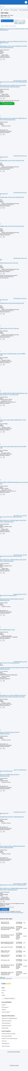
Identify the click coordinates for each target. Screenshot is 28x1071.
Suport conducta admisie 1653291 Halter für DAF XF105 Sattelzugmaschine (12, 847)
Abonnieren (4, 909)
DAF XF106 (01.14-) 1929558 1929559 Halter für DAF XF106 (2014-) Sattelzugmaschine (13, 889)
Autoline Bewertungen (6, 1025)
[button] (26, 2)
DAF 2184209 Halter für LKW (7, 629)
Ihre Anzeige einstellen (7, 103)
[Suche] (26, 6)
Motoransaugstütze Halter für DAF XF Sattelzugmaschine (7, 943)
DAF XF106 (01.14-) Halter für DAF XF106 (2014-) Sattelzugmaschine (7, 936)
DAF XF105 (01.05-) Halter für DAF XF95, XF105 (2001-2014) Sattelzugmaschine (8, 928)
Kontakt (3, 995)
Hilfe (3, 992)
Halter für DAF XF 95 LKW (7, 947)
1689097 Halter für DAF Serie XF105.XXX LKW (12, 226)
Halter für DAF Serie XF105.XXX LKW (5, 951)
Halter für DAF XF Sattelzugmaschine (5, 923)
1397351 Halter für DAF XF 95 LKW (9, 263)
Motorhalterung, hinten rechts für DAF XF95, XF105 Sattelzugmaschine (7, 973)
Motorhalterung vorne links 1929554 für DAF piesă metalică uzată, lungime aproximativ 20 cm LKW (12, 696)
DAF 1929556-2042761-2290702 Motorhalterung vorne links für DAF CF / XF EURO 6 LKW (13, 394)
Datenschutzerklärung (6, 1020)
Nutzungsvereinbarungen (17, 912)
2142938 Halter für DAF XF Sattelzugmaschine (12, 816)
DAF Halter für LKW (5, 960)
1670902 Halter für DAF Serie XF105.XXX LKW (12, 197)
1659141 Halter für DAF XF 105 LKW (9, 328)
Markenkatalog (5, 1028)
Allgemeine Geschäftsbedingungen (9, 1018)
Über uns (4, 990)
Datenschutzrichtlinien (5, 912)
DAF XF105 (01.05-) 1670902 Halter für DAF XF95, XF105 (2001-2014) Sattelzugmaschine (13, 86)
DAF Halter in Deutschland (6, 978)
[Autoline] (1, 10)
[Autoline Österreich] (9, 2)
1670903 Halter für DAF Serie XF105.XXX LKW (12, 160)
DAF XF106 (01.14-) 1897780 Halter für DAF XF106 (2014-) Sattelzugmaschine (13, 521)
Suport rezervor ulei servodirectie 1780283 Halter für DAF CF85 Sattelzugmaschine (13, 119)
